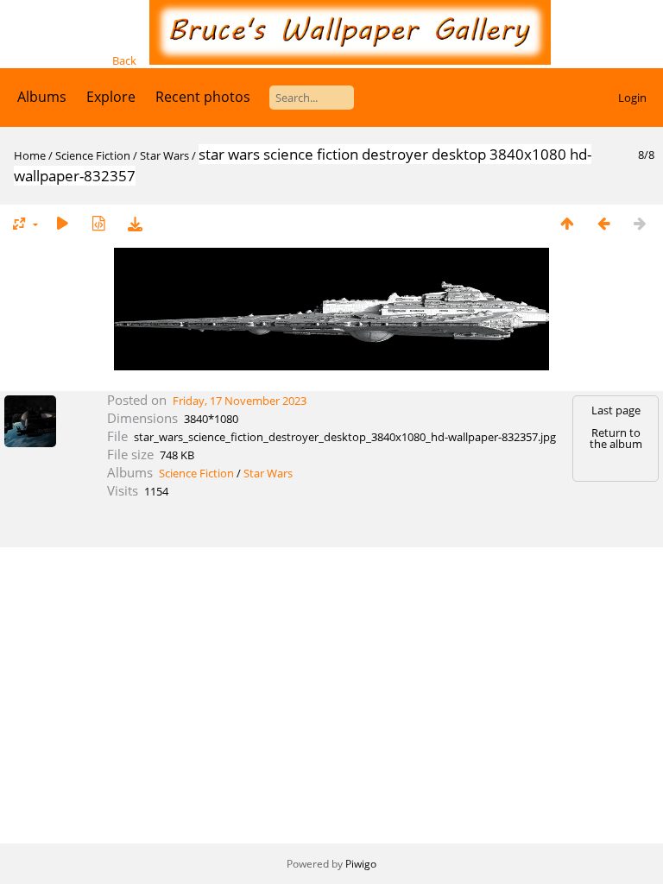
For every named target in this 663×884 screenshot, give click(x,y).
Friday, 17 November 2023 (239, 400)
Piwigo (360, 863)
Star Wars (164, 155)
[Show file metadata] (98, 223)
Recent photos (202, 96)
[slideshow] (62, 223)
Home (30, 155)
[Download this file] (135, 223)
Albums (41, 96)
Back (124, 60)
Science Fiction (92, 155)
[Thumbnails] (567, 223)
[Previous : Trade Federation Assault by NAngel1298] (603, 223)
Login (632, 97)
